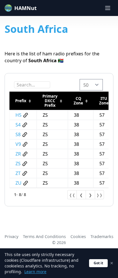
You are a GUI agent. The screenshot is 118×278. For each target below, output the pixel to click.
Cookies (78, 236)
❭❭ (99, 195)
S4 (18, 125)
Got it (98, 263)
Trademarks (102, 236)
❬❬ (72, 195)
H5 (18, 115)
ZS (18, 163)
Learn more (35, 271)
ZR (18, 154)
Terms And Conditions (44, 236)
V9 (18, 144)
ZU (18, 183)
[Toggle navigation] (107, 8)
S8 (18, 134)
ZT (18, 173)
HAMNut (25, 8)
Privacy (11, 236)
